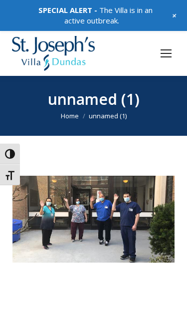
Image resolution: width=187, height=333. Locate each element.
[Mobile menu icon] (166, 53)
